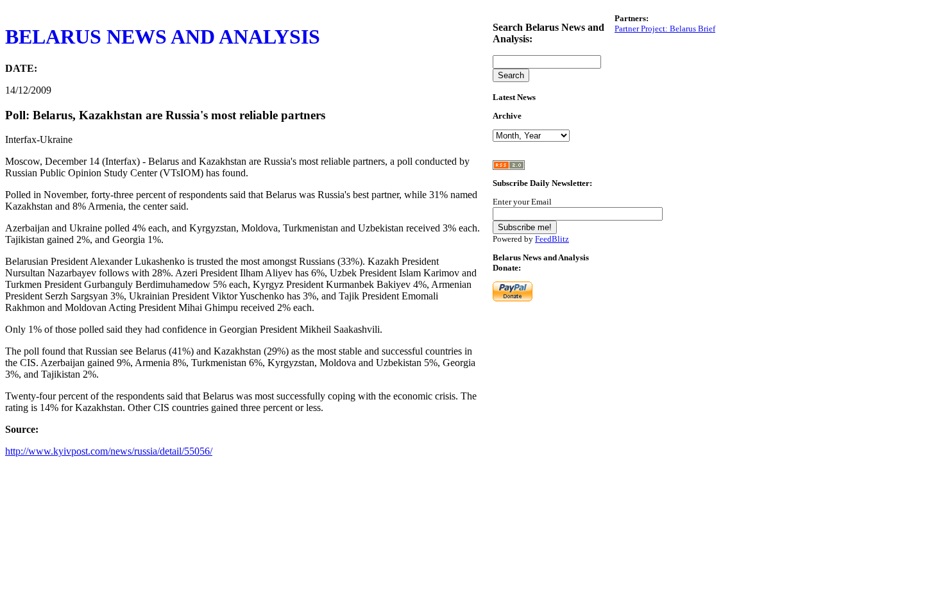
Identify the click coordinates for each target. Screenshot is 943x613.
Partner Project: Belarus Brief (665, 28)
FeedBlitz (552, 239)
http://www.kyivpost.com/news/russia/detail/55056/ (108, 451)
